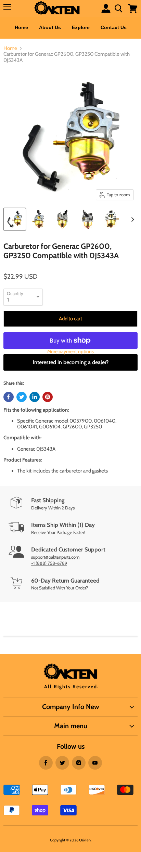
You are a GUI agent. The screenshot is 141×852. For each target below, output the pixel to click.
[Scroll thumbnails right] (131, 219)
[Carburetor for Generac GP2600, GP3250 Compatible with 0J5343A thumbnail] (15, 219)
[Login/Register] (106, 8)
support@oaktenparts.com (55, 557)
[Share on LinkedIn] (34, 397)
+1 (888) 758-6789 (49, 563)
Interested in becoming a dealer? (70, 362)
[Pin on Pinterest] (47, 397)
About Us (50, 27)
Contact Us (114, 27)
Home (21, 27)
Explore (81, 27)
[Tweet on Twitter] (21, 397)
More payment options (70, 351)
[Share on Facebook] (8, 397)
